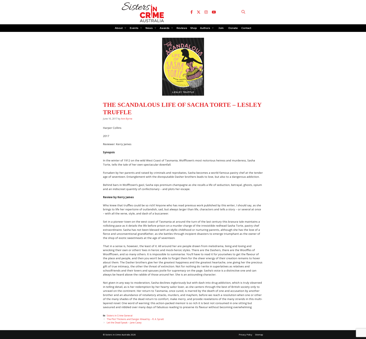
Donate (233, 28)
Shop (193, 28)
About (119, 28)
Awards (164, 28)
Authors (205, 28)
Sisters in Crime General (119, 315)
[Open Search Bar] (243, 12)
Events (134, 28)
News (149, 28)
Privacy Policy (245, 334)
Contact (246, 28)
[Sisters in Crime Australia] (142, 12)
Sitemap (259, 334)
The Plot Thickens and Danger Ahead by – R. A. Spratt (135, 319)
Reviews (181, 28)
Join (221, 28)
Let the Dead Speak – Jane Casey (124, 322)
